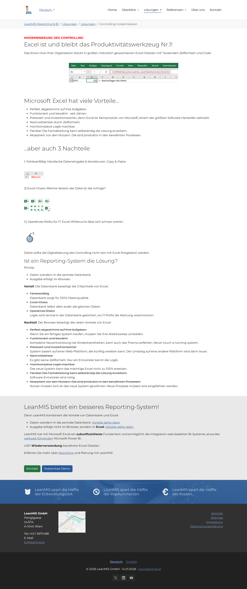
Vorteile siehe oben (106, 422)
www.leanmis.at (149, 569)
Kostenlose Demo (57, 468)
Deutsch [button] (45, 10)
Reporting (66, 453)
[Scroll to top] (239, 581)
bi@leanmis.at (34, 542)
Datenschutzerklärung (206, 526)
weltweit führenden (38, 438)
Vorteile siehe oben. (119, 427)
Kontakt (32, 468)
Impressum (214, 522)
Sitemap (217, 517)
